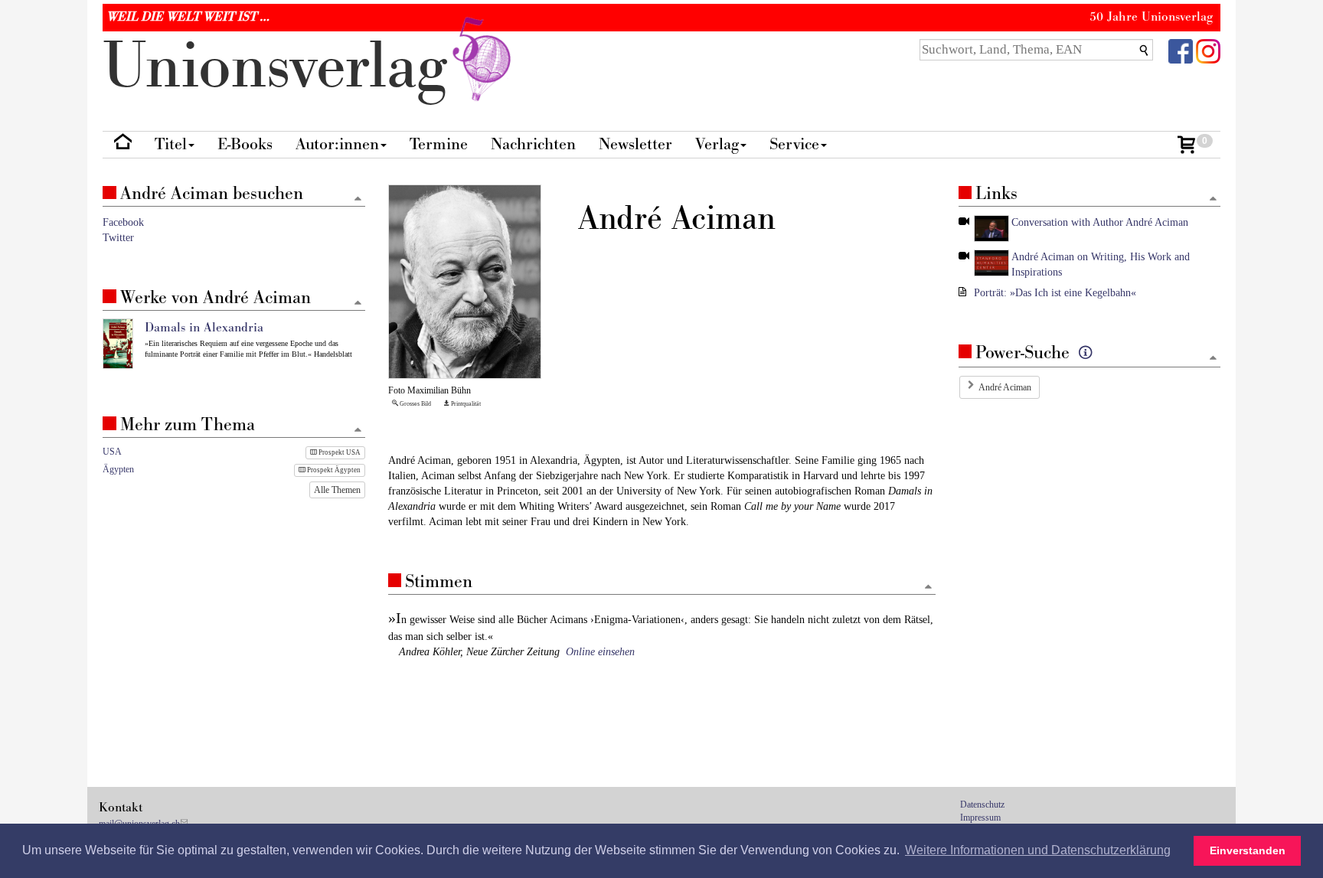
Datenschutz (982, 804)
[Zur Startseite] (123, 145)
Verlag (717, 144)
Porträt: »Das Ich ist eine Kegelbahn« (1055, 293)
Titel (171, 144)
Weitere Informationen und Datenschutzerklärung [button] (1038, 850)
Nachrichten (533, 144)
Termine (439, 144)
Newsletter (635, 144)
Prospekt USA (339, 452)
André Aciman (1004, 387)
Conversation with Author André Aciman (1099, 222)
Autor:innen (337, 144)
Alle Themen (337, 490)
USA (112, 451)
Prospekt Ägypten (333, 470)
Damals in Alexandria (204, 327)
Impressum (980, 817)
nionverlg (284, 67)
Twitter (118, 237)
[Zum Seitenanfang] (928, 587)
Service (794, 144)
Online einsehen (600, 652)
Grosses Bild (414, 403)
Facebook (123, 222)
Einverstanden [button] (1247, 850)
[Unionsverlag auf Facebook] (1180, 50)
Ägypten (118, 469)
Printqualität (465, 403)
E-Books (245, 144)
